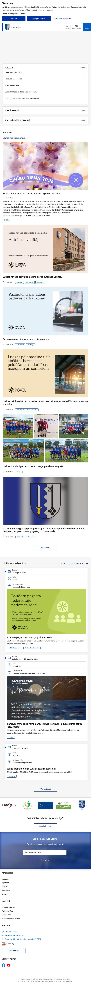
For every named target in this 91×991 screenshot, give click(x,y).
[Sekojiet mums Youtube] (8, 965)
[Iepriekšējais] (4, 805)
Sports (19, 472)
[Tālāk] (86, 805)
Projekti (5, 886)
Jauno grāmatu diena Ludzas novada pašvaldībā (32, 768)
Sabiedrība (20, 345)
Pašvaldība (29, 282)
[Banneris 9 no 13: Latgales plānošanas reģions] (63, 805)
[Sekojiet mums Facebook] (3, 965)
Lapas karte (6, 915)
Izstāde (11, 737)
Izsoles (4, 894)
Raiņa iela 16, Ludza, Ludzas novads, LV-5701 (23, 939)
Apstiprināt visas (38, 18)
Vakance (19, 282)
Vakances (5, 879)
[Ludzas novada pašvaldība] (12, 27)
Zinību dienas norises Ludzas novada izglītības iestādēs (31, 193)
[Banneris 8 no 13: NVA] (45, 805)
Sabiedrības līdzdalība (32, 648)
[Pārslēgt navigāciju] (87, 27)
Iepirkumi (5, 883)
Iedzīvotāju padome (15, 648)
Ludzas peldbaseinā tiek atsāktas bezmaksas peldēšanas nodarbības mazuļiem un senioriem (45, 403)
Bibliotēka (12, 776)
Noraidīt (14, 18)
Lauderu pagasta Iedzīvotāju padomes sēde (29, 637)
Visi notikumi (46, 789)
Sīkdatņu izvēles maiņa (11, 918)
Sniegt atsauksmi (45, 826)
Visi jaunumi (45, 547)
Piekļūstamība (7, 911)
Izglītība (6, 220)
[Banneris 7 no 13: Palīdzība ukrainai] (27, 805)
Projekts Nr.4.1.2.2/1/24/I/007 (27, 410)
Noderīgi (40, 282)
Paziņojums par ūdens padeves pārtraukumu (26, 339)
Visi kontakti (13, 951)
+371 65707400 (11, 932)
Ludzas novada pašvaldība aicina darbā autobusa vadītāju (32, 276)
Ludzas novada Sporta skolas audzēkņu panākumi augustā (33, 466)
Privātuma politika (9, 907)
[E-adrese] (6, 944)
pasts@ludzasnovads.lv (14, 935)
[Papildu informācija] (13, 944)
